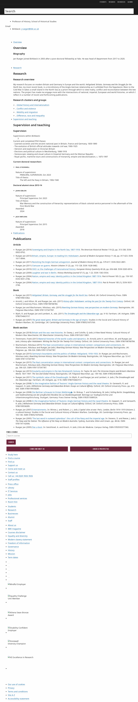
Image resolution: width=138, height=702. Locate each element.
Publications (19, 233)
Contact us (13, 472)
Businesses (13, 513)
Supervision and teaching (24, 119)
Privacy (11, 688)
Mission (11, 554)
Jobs (10, 495)
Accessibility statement (18, 698)
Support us (13, 465)
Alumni (11, 517)
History (11, 550)
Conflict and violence (26, 108)
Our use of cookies (16, 684)
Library (11, 487)
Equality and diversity (17, 536)
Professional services (17, 498)
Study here (13, 454)
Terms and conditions (18, 691)
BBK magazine (14, 529)
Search (11, 442)
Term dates (13, 557)
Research (17, 67)
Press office (13, 484)
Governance (13, 546)
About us (12, 525)
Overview (17, 42)
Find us (11, 461)
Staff (10, 520)
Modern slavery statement (20, 539)
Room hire (12, 502)
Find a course (14, 458)
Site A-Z (11, 695)
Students (12, 506)
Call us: (20, 476)
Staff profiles (14, 479)
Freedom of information (19, 543)
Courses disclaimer (16, 532)
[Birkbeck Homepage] (13, 9)
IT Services (13, 491)
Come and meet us (16, 469)
